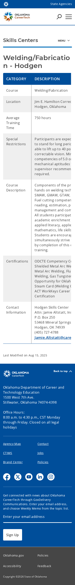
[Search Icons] (59, 16)
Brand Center (13, 462)
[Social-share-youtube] (28, 476)
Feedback (44, 566)
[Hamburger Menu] (68, 17)
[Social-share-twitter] (17, 476)
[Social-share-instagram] (51, 476)
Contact (43, 444)
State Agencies (61, 4)
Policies (43, 462)
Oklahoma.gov (13, 555)
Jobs (41, 453)
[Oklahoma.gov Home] (6, 4)
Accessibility (12, 566)
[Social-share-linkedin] (40, 476)
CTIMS (7, 453)
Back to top (61, 371)
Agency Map (12, 444)
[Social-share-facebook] (6, 476)
